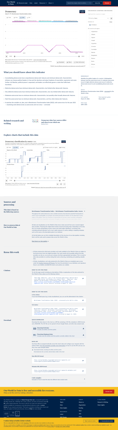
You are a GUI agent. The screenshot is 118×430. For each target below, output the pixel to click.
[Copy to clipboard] (81, 278)
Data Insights (63, 408)
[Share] (61, 184)
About (50, 3)
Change (51, 147)
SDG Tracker (63, 417)
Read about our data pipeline (39, 241)
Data (31, 3)
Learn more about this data (39, 59)
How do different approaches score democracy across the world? (69, 66)
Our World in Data (11, 3)
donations (26, 423)
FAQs (30, 409)
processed (107, 91)
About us (81, 402)
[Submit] (90, 3)
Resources (42, 3)
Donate (107, 3)
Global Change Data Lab (28, 399)
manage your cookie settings (63, 426)
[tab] (8, 17)
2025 (83, 56)
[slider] (14, 56)
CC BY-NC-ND (22, 184)
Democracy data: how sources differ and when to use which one (49, 187)
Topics (61, 402)
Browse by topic (23, 3)
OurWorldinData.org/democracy (12, 63)
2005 (10, 56)
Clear (110, 21)
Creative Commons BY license (47, 263)
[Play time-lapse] (6, 56)
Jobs (80, 413)
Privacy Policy (50, 426)
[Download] (57, 184)
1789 (10, 180)
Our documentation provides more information (52, 345)
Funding (81, 408)
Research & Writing (103, 402)
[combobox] (79, 3)
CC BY (22, 63)
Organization (82, 405)
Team (80, 410)
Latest (35, 3)
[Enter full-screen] (64, 184)
